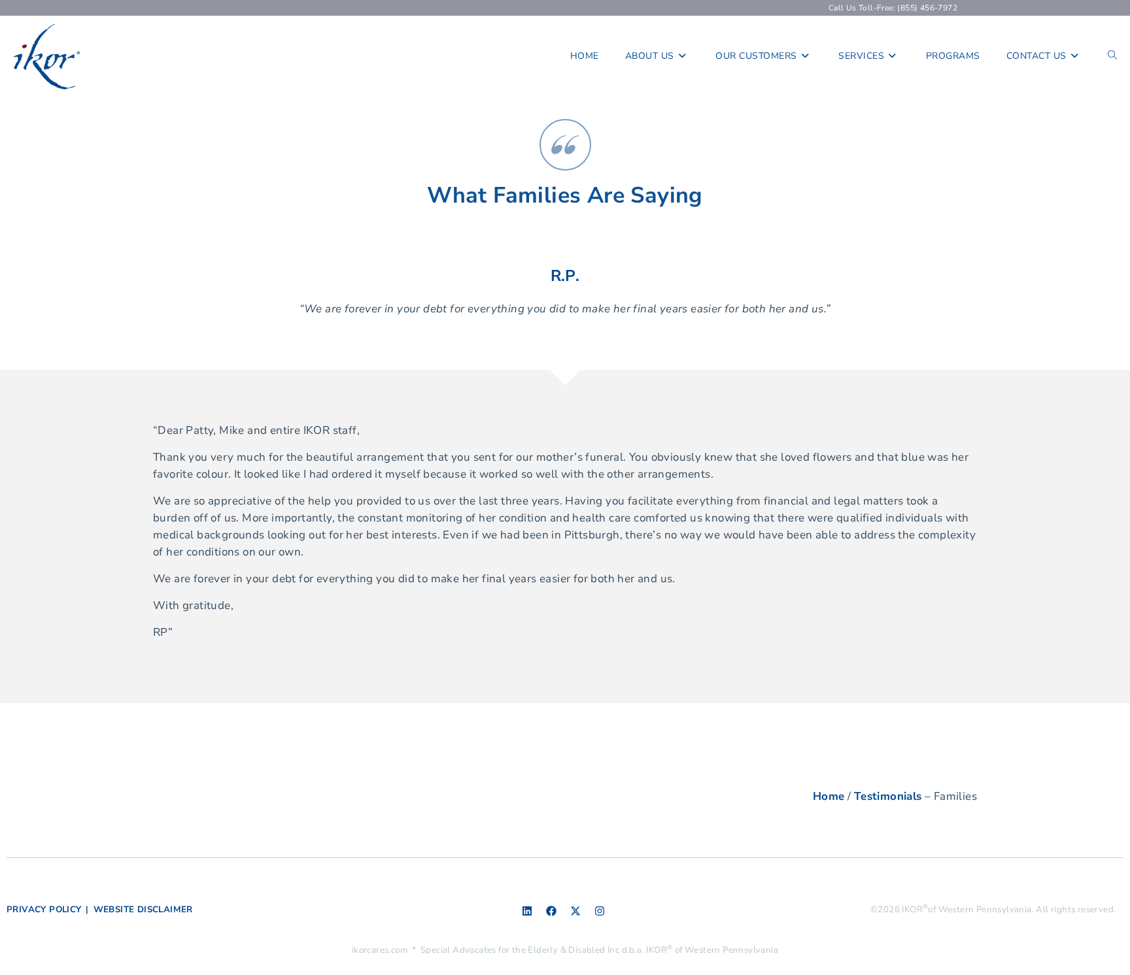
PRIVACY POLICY (44, 910)
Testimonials (888, 796)
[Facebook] (551, 911)
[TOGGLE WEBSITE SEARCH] (1112, 56)
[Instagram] (599, 911)
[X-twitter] (575, 911)
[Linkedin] (527, 911)
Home (829, 796)
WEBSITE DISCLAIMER (143, 910)
